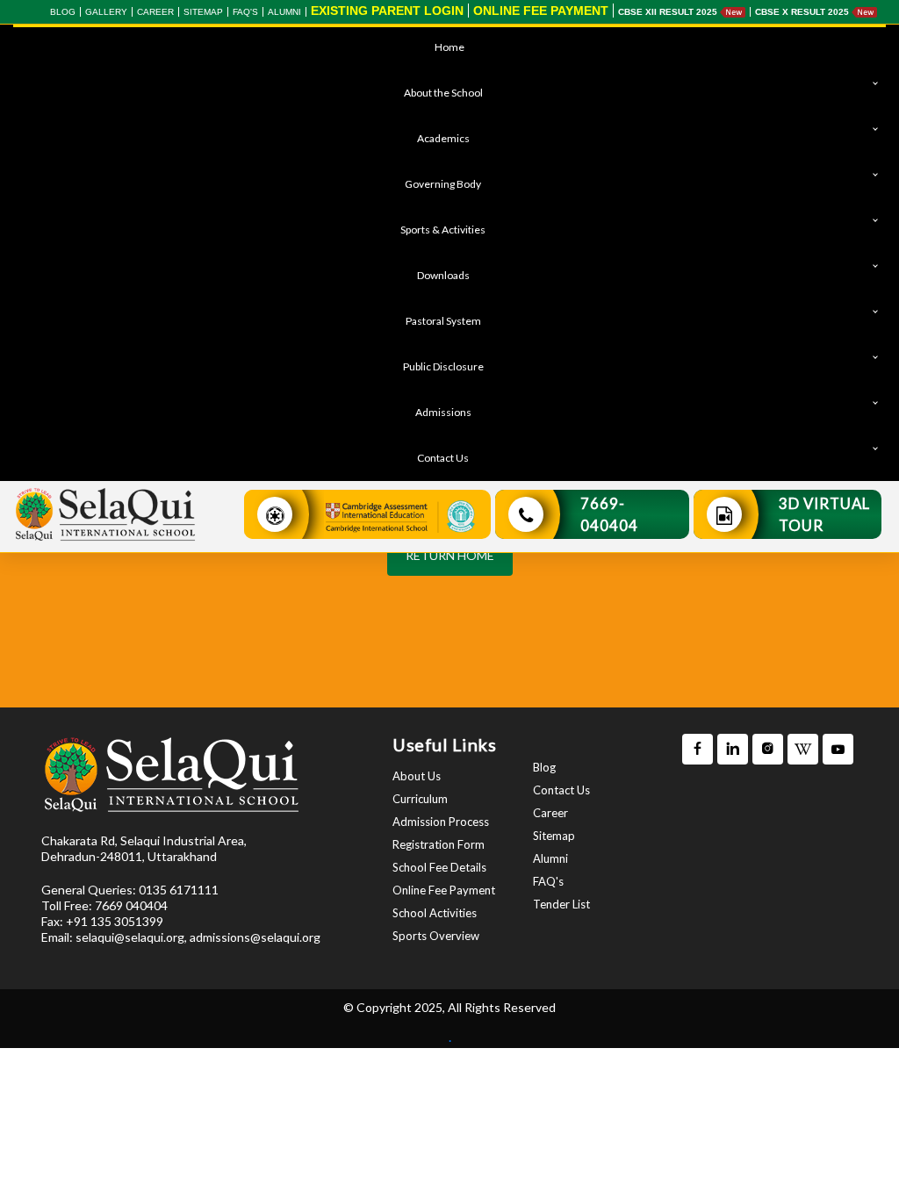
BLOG (63, 12)
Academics (443, 138)
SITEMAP (203, 12)
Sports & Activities (442, 229)
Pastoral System (443, 320)
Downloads (443, 275)
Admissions (443, 412)
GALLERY (106, 12)
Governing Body (443, 183)
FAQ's (245, 12)
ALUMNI (284, 12)
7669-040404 (609, 514)
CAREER (155, 12)
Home (449, 47)
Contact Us (443, 457)
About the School (443, 92)
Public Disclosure (443, 366)
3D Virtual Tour (824, 514)
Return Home (450, 555)
